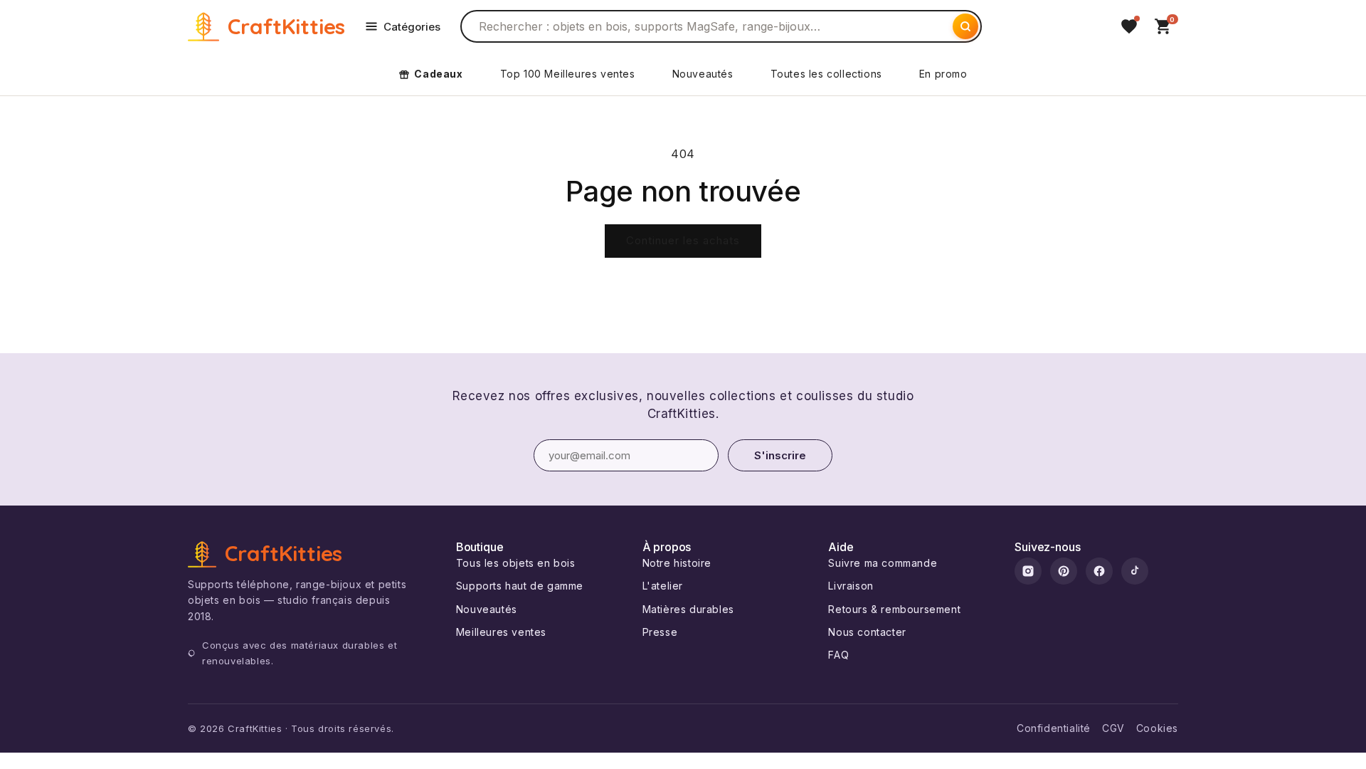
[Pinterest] (1063, 571)
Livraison (850, 586)
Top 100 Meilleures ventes (567, 74)
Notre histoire (676, 563)
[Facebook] (1099, 571)
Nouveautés (703, 74)
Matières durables (688, 609)
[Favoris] (1129, 26)
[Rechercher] (965, 26)
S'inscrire (780, 455)
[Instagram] (1028, 571)
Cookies (1157, 728)
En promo (943, 74)
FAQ (838, 655)
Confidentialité (1054, 728)
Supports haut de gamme (519, 586)
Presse (660, 632)
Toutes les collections (826, 74)
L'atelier (662, 586)
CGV (1113, 728)
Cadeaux (438, 74)
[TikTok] (1134, 571)
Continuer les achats (683, 240)
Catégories (411, 26)
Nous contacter (867, 632)
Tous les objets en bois (516, 563)
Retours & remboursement (894, 609)
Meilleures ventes (501, 632)
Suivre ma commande (882, 563)
